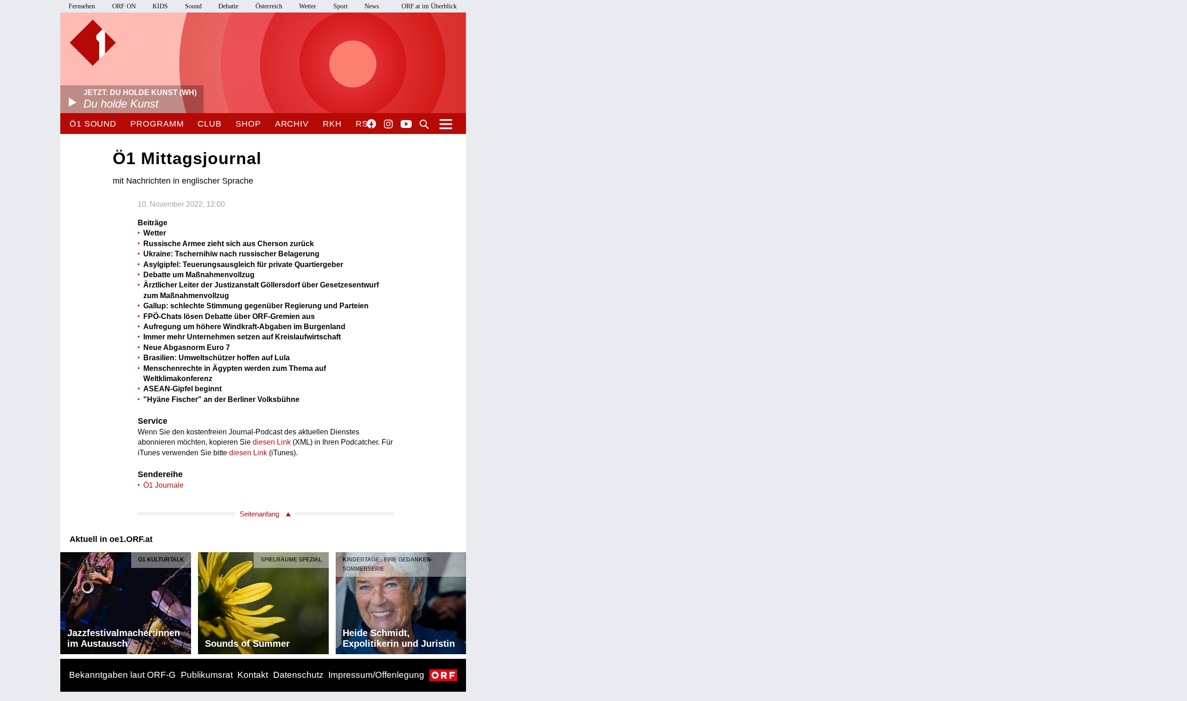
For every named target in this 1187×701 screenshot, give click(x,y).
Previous (67, 601)
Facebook (371, 123)
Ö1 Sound (93, 123)
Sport (340, 6)
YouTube (406, 124)
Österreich (268, 6)
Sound (193, 6)
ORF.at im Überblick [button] (429, 6)
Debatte (228, 6)
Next (458, 601)
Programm (157, 123)
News (371, 6)
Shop (248, 123)
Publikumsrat (207, 675)
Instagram (388, 124)
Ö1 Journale (163, 485)
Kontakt (252, 675)
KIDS (160, 6)
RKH (332, 123)
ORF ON (124, 6)
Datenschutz (298, 675)
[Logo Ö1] (93, 42)
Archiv (292, 123)
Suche (424, 124)
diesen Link (272, 442)
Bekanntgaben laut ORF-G (122, 675)
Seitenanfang (259, 514)
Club (210, 123)
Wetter (307, 6)
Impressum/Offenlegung (376, 675)
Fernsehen (82, 6)
